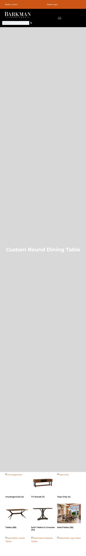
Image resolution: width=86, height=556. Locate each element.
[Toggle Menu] (59, 18)
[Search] (31, 23)
